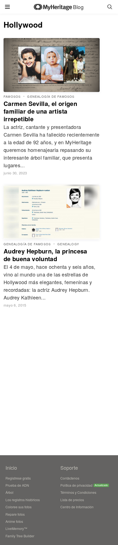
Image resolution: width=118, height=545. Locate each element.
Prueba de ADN (17, 485)
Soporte (69, 467)
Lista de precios (72, 499)
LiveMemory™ (16, 528)
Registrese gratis (18, 478)
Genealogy (68, 244)
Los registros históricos (22, 499)
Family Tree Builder (19, 536)
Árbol (9, 492)
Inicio (11, 467)
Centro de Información (77, 506)
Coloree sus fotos (18, 506)
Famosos (12, 96)
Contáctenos (69, 478)
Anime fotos (14, 521)
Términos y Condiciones (78, 492)
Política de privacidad (76, 485)
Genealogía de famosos (50, 96)
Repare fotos (15, 514)
